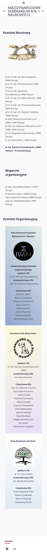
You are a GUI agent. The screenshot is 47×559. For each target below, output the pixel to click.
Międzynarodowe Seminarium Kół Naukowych (24, 11)
